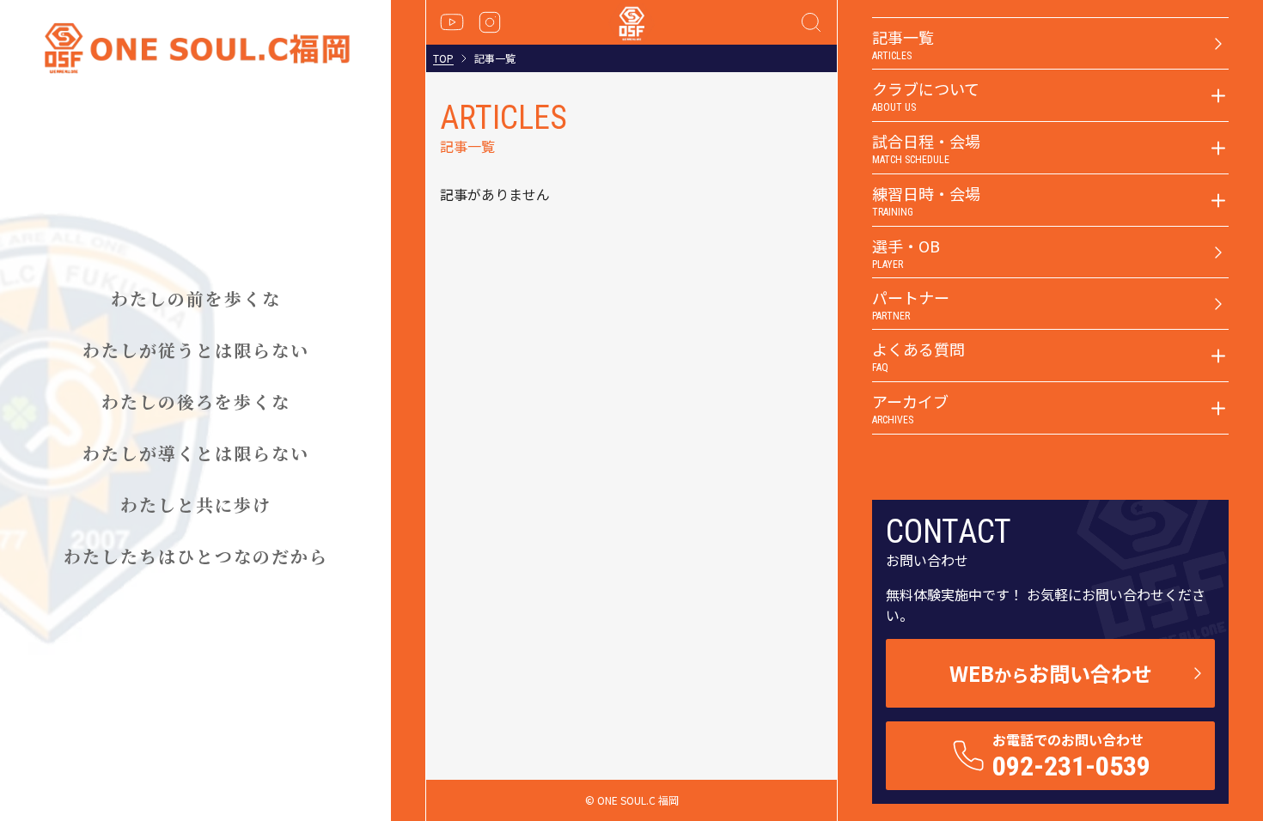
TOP (443, 58)
